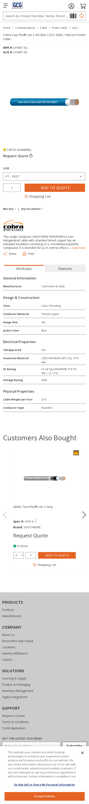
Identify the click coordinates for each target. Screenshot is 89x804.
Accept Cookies (44, 796)
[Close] (82, 752)
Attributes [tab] (24, 268)
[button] (84, 514)
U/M (6, 168)
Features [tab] (65, 268)
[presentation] (24, 268)
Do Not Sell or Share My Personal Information (44, 784)
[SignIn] (71, 6)
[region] (44, 775)
